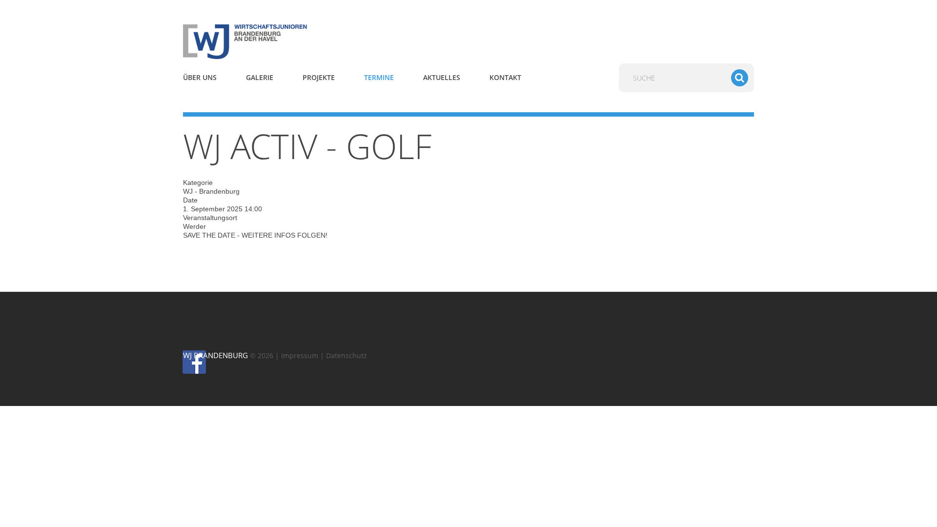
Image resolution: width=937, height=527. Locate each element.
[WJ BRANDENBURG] (273, 41)
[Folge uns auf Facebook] (187, 361)
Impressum (299, 355)
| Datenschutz (343, 355)
